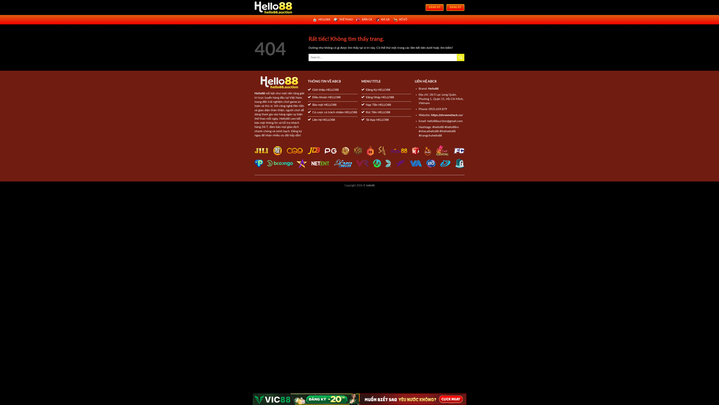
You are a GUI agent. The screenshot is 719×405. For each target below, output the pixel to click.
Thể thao (346, 19)
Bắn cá (367, 19)
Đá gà (385, 19)
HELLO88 (324, 19)
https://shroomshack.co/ (447, 115)
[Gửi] (460, 57)
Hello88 (259, 93)
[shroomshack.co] (273, 7)
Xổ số (403, 19)
